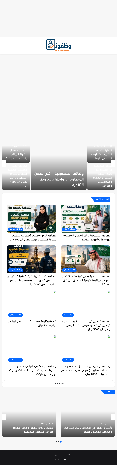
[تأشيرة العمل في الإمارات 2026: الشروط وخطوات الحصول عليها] (88, 417)
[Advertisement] (58, 18)
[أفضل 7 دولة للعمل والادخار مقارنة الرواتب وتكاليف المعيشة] (29, 417)
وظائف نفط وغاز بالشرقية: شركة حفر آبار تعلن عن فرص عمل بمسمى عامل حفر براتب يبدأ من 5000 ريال (32, 280)
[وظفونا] (58, 45)
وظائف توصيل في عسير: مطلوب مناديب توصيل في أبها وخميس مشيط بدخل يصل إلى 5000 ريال (86, 325)
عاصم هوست (56, 460)
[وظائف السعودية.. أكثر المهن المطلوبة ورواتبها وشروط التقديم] (59, 163)
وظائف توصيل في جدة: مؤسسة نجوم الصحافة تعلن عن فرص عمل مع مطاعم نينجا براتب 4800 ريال (85, 370)
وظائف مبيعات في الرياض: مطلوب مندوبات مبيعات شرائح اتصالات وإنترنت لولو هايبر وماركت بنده (32, 370)
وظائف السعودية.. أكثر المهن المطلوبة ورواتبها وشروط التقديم (59, 179)
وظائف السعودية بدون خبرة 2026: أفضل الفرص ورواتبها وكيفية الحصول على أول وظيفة (86, 280)
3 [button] (56, 441)
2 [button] (58, 441)
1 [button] (61, 442)
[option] (58, 163)
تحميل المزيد (58, 384)
